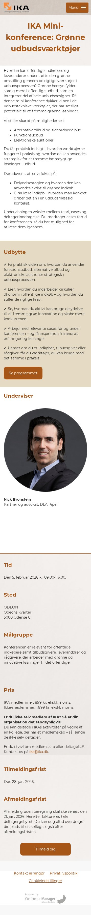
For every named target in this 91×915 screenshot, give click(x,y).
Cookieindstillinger (45, 881)
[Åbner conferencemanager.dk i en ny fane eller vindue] (45, 899)
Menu (73, 7)
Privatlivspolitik (63, 873)
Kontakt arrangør (29, 873)
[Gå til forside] (16, 8)
